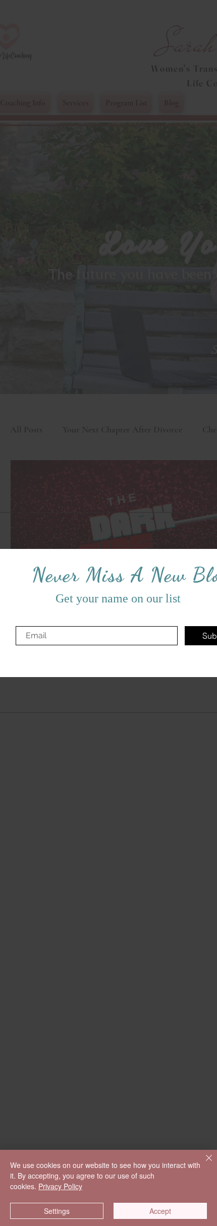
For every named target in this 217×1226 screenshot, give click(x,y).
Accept (160, 1211)
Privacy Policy (60, 1186)
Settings (57, 1211)
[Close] (203, 1164)
